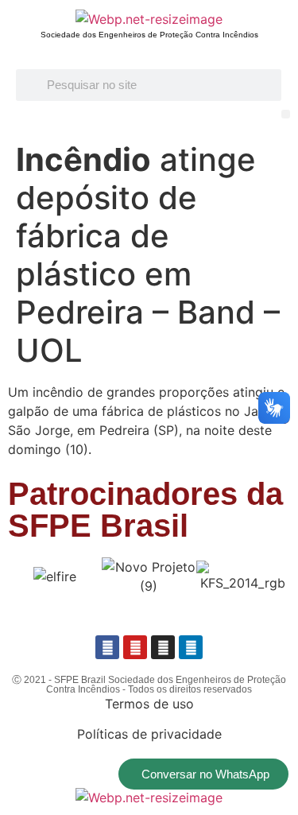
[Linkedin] (191, 647)
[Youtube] (135, 647)
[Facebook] (107, 647)
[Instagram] (163, 647)
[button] (285, 114)
